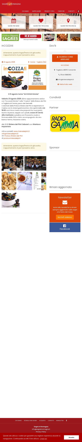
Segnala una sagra (30, 420)
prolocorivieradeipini (12, 138)
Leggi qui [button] (43, 439)
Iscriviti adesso (65, 217)
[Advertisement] (24, 315)
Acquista (42, 420)
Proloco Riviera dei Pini (13, 136)
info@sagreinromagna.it (41, 429)
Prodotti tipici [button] (49, 11)
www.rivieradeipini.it (21, 131)
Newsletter (60, 420)
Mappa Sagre (36, 11)
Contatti (71, 11)
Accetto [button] (71, 437)
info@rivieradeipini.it (10, 133)
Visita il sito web (65, 84)
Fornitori (61, 11)
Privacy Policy (41, 432)
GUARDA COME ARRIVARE (66, 58)
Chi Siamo (25, 11)
